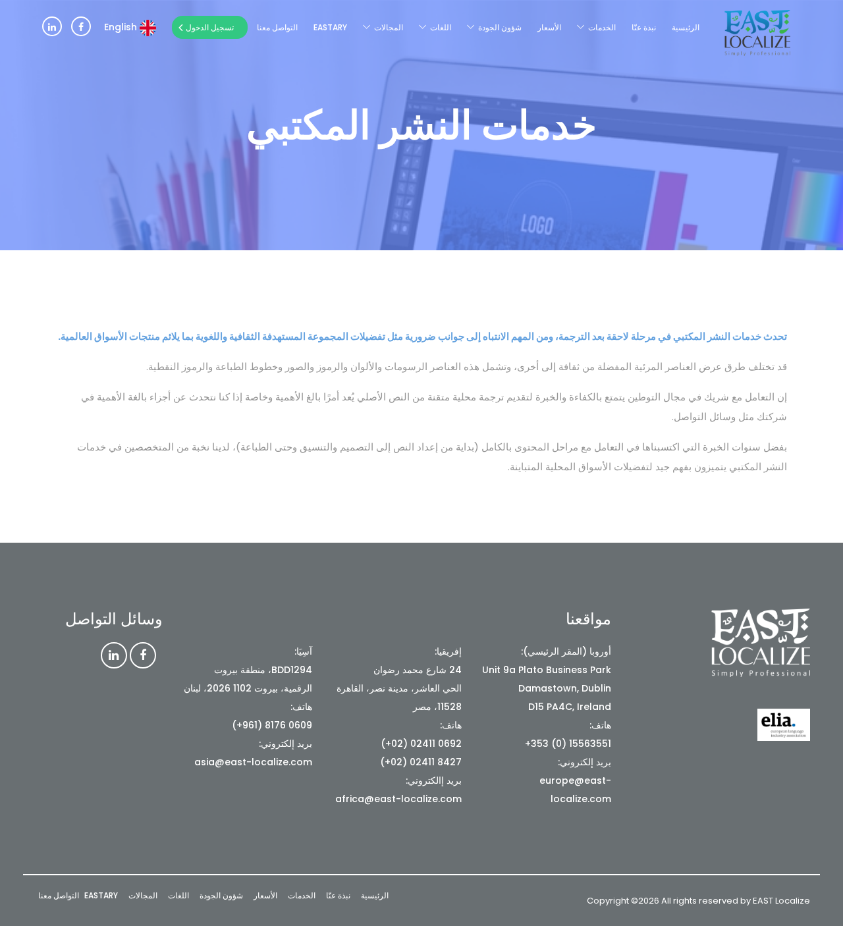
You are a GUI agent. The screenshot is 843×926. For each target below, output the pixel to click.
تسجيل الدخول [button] (210, 27)
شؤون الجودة (500, 27)
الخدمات (602, 27)
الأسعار (549, 27)
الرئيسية (685, 27)
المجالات (388, 27)
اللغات (440, 27)
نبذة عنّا (644, 27)
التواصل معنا (277, 27)
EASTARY (330, 27)
